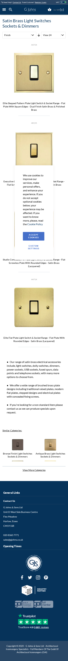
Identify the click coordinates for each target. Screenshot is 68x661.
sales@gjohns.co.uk (13, 539)
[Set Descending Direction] (39, 35)
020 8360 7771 (11, 535)
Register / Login (40, 2)
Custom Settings (33, 247)
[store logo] (30, 9)
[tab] (11, 10)
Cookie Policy (35, 224)
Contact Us (17, 2)
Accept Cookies (33, 236)
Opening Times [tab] (12, 546)
